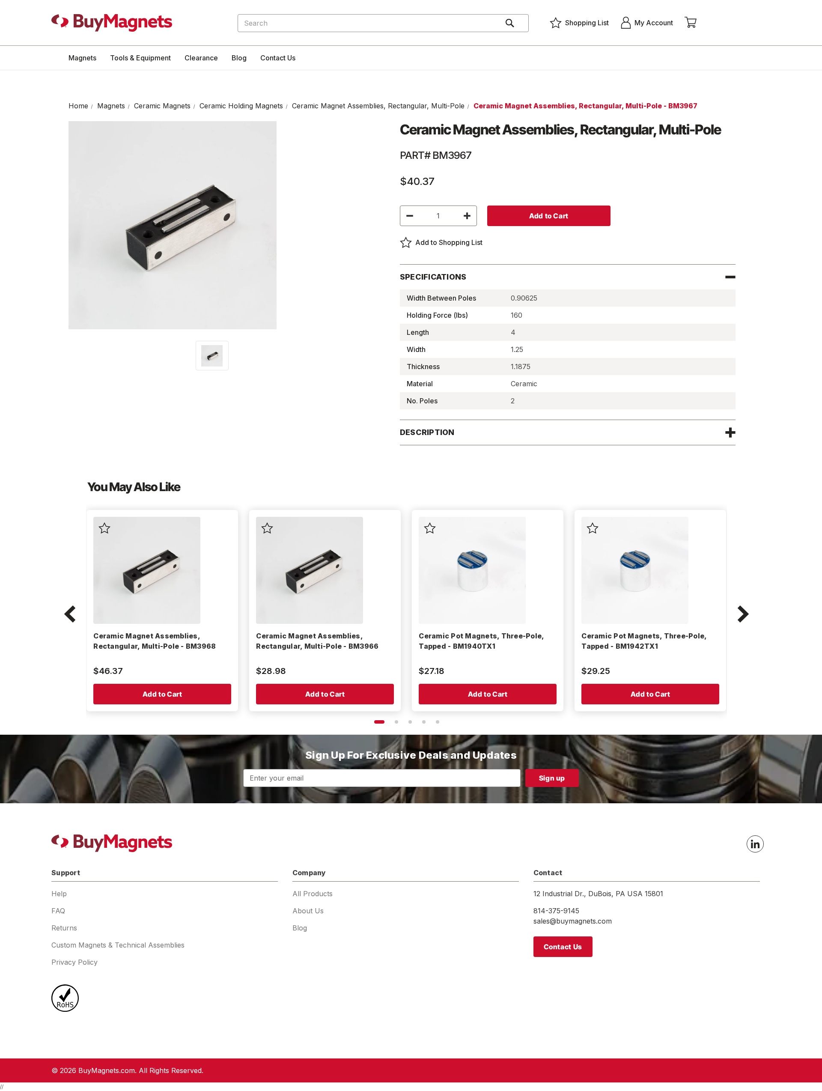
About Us (308, 910)
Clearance (201, 58)
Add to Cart (162, 694)
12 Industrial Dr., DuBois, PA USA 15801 (598, 893)
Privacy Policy (74, 962)
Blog (239, 58)
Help (59, 893)
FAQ (58, 910)
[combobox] (383, 23)
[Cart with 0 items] (691, 23)
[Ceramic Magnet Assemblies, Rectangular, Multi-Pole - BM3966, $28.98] (309, 570)
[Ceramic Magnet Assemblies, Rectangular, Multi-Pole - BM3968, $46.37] (146, 570)
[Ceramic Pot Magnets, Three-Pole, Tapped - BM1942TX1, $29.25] (634, 570)
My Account (653, 22)
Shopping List (587, 22)
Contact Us (277, 58)
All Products (312, 893)
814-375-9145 (556, 910)
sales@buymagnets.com (572, 921)
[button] (70, 614)
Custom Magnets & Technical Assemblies (118, 945)
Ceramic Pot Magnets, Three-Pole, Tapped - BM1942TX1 (643, 641)
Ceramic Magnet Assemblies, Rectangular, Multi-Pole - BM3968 (154, 641)
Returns (64, 928)
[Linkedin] (755, 844)
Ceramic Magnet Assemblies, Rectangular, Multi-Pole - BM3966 (317, 641)
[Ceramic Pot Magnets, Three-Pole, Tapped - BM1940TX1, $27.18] (472, 570)
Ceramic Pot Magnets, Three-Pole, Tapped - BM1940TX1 (481, 641)
